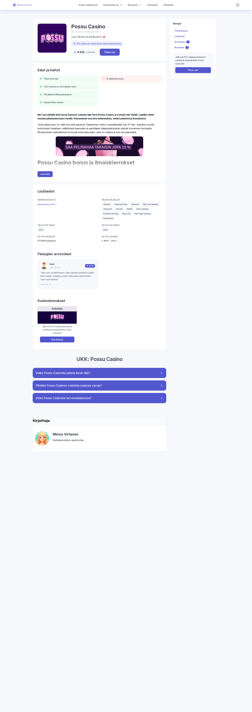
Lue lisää (45, 174)
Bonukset (181, 47)
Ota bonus (57, 339)
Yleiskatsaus (181, 31)
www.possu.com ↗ (47, 204)
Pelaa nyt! (193, 70)
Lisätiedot (180, 36)
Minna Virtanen (65, 434)
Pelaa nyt (109, 52)
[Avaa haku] (237, 5)
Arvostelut (181, 42)
